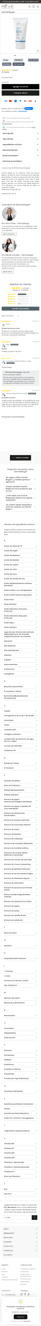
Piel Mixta (18, 60)
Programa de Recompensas (25, 1275)
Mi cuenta (8, 1255)
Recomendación (20, 150)
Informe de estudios (12, 161)
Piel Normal (33, 60)
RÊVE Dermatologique (22, 168)
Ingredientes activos (20, 144)
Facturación (24, 1272)
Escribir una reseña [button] (20, 308)
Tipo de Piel (20, 139)
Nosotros (5, 1272)
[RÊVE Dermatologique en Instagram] (21, 1294)
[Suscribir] (34, 1217)
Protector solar (25, 1279)
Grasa (5, 60)
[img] (6, 321)
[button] (6, 70)
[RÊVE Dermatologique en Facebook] (25, 1294)
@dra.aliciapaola (9, 234)
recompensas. (7, 124)
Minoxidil (23, 1284)
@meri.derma (7, 272)
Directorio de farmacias (10, 1280)
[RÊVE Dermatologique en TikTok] (29, 1294)
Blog (3, 1274)
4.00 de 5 (25, 288)
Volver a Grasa (21, 458)
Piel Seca (6, 64)
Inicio (3, 1269)
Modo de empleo (20, 155)
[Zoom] (38, 51)
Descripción (20, 133)
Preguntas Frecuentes (27, 1269)
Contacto (5, 1277)
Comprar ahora (20, 93)
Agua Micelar (24, 1282)
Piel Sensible (18, 64)
